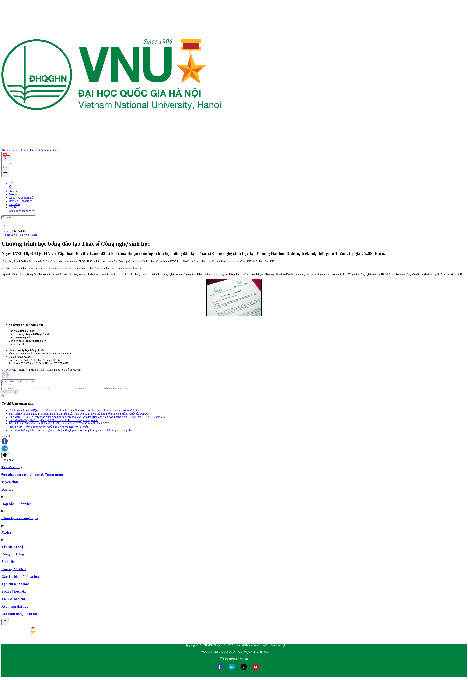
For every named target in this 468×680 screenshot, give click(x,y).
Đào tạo (13, 194)
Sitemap (55, 150)
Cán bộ (13, 207)
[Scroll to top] (5, 622)
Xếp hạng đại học (14, 606)
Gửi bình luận (10, 392)
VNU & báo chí (13, 599)
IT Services (44, 150)
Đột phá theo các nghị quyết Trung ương (32, 474)
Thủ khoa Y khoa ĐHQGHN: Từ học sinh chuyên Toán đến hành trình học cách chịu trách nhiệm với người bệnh (74, 410)
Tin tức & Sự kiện (12, 234)
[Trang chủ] (111, 146)
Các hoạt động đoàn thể (19, 614)
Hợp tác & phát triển (20, 200)
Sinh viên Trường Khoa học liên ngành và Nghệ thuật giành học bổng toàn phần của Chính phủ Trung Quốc (71, 430)
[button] (234, 441)
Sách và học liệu (13, 591)
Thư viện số (8, 150)
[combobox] (6, 156)
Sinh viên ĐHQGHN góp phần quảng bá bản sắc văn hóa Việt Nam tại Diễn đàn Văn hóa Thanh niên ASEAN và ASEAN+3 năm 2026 (88, 416)
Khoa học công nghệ (21, 197)
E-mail (34, 150)
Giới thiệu (14, 191)
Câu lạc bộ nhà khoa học (20, 576)
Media (6, 532)
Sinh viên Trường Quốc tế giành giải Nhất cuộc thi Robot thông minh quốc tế (53, 420)
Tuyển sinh (9, 482)
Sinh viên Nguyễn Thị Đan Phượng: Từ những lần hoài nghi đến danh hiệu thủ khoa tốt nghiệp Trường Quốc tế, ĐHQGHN (81, 413)
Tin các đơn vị (12, 547)
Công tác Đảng (12, 554)
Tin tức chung (11, 467)
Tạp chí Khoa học (15, 584)
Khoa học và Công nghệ (19, 518)
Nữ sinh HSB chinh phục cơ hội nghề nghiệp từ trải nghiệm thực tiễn (49, 426)
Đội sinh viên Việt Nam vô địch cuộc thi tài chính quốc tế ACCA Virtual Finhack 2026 (59, 423)
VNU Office (22, 150)
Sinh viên (14, 204)
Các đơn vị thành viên (21, 210)
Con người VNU (13, 569)
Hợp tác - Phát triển (16, 504)
